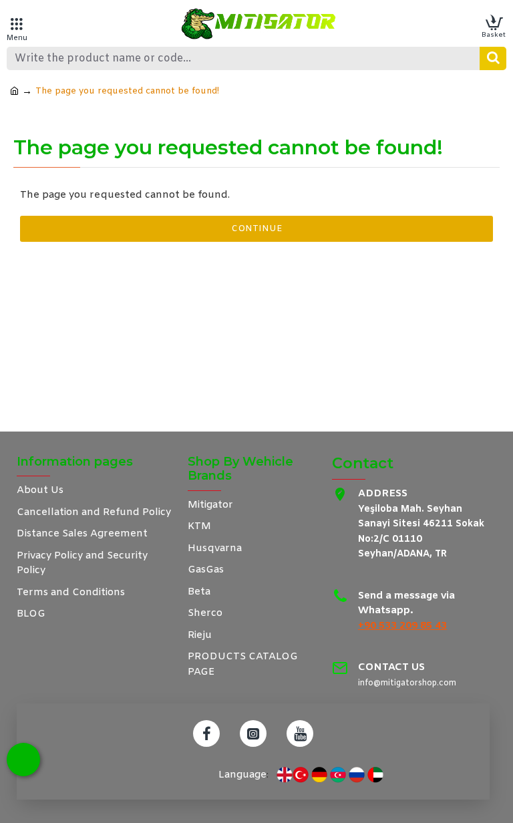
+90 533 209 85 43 (402, 626)
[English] (285, 775)
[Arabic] (375, 775)
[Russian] (357, 775)
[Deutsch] (319, 775)
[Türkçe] (301, 775)
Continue (257, 228)
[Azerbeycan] (338, 775)
